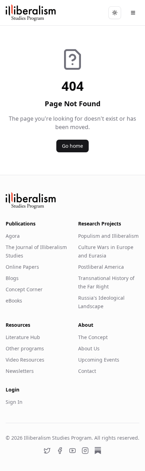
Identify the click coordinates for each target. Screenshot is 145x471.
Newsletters (20, 371)
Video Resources (25, 359)
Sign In (14, 402)
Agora (13, 236)
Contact (87, 371)
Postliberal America (101, 266)
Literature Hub (23, 337)
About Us (89, 348)
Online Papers (22, 266)
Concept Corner (24, 289)
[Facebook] (59, 450)
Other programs (25, 348)
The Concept (93, 337)
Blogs (12, 278)
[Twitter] (47, 450)
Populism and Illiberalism (108, 236)
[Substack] (97, 450)
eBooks (14, 300)
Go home (72, 145)
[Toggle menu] (133, 12)
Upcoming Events (98, 359)
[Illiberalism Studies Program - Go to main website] (31, 12)
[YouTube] (72, 450)
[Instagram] (85, 450)
